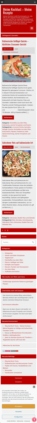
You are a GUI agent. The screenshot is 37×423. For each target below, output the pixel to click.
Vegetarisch (9, 258)
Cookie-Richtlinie (11, 421)
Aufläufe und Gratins (12, 271)
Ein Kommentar (25, 147)
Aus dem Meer (10, 269)
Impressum (27, 421)
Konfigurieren (18, 417)
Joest (16, 49)
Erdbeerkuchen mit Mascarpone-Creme (19, 363)
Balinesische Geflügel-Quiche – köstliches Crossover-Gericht (15, 42)
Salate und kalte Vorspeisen (15, 255)
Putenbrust (20, 131)
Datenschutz (20, 421)
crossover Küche (18, 127)
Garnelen (27, 127)
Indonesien (6, 125)
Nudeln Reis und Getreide (26, 218)
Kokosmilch (6, 131)
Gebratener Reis (7, 222)
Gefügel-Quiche (7, 129)
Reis (10, 224)
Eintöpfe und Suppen (12, 265)
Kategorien (9, 253)
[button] (34, 387)
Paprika (13, 131)
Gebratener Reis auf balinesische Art (17, 142)
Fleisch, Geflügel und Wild (14, 262)
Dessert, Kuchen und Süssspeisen (16, 267)
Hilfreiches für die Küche (11, 345)
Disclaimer (18, 382)
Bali (13, 220)
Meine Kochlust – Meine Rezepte (17, 11)
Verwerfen (18, 411)
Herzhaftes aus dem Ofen (18, 123)
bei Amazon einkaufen (10, 304)
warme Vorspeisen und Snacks (20, 125)
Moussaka (8, 370)
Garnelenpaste (27, 220)
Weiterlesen (8, 117)
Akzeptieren (18, 406)
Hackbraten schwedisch (13, 373)
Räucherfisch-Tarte (11, 361)
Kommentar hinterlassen (11, 52)
